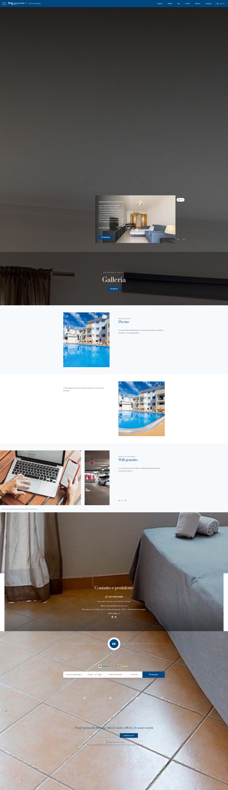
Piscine (170, 3)
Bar (179, 3)
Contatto (208, 3)
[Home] (4, 4)
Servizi (187, 3)
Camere (159, 3)
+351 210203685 (36, 3)
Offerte (197, 3)
